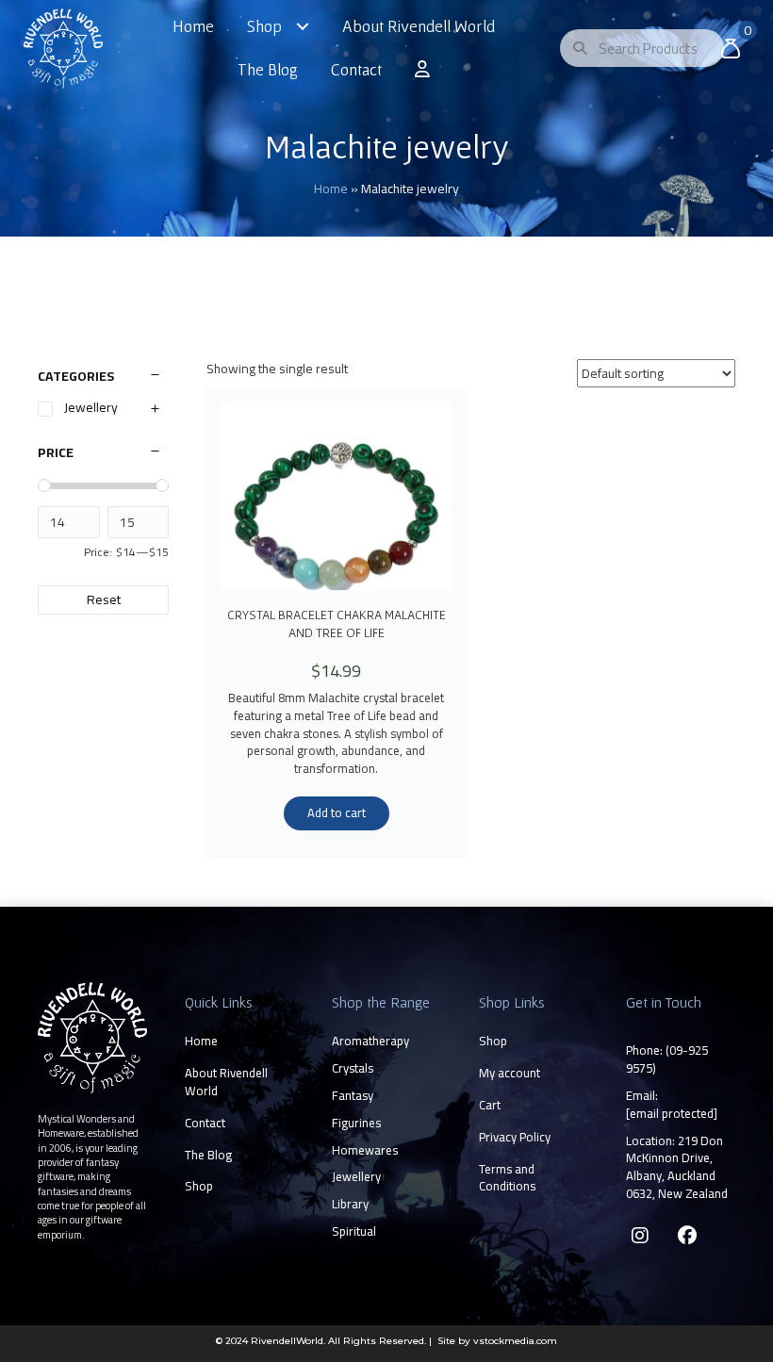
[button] (640, 1236)
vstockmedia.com (515, 1341)
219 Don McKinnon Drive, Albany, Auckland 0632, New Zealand (677, 1167)
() (667, 1059)
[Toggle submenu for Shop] (302, 27)
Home (331, 188)
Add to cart (336, 812)
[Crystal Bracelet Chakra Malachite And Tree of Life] (336, 496)
